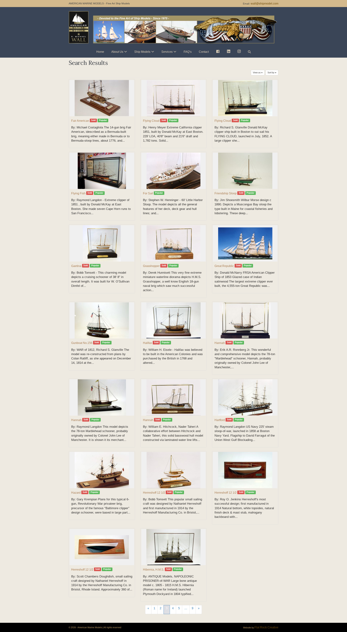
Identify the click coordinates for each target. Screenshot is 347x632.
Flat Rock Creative (266, 627)
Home (100, 51)
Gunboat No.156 (81, 342)
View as (257, 72)
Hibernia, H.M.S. (153, 569)
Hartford (220, 420)
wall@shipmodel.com (264, 3)
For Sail (148, 193)
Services (167, 51)
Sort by (271, 72)
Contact (204, 51)
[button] (249, 52)
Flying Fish (78, 193)
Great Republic (224, 266)
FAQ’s (188, 51)
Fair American (80, 120)
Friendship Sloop (226, 193)
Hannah (220, 342)
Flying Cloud (151, 120)
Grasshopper (151, 266)
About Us (117, 51)
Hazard (76, 492)
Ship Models (142, 51)
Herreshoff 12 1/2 (154, 492)
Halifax (147, 342)
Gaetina (76, 266)
